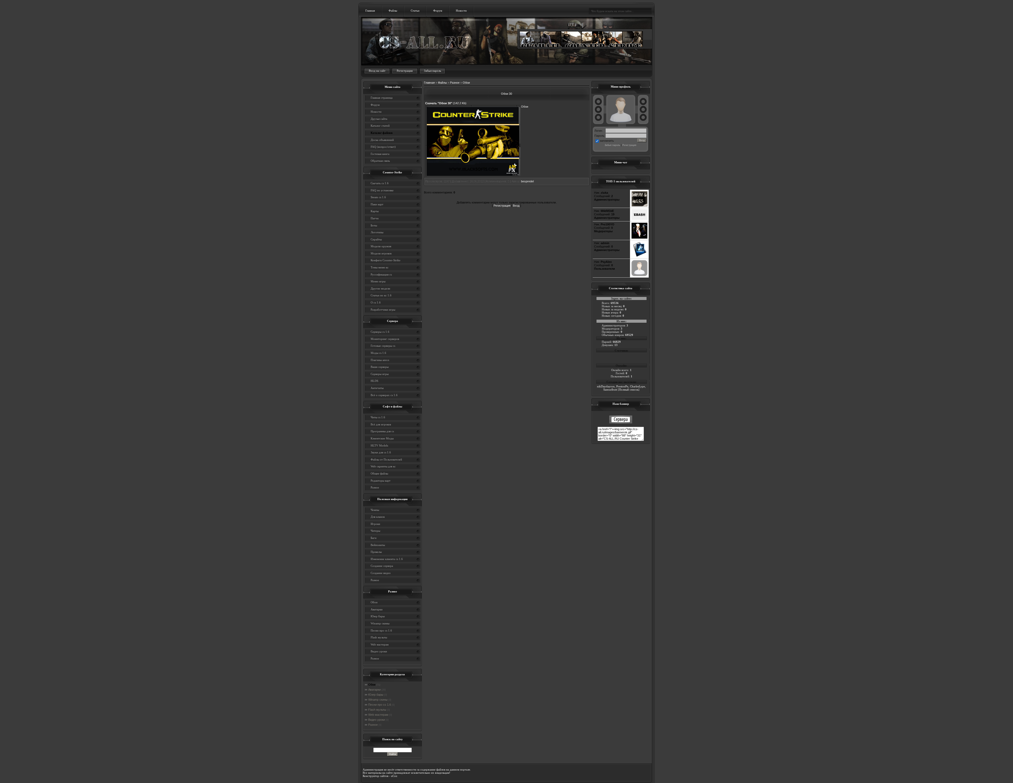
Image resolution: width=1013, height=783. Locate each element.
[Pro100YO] (639, 237)
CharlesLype (637, 386)
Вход (516, 205)
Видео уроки (376, 719)
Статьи (415, 10)
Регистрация (405, 70)
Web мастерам (378, 714)
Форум (437, 10)
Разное (373, 724)
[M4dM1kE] (639, 218)
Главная (370, 10)
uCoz (394, 775)
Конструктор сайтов (375, 775)
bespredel (527, 181)
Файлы (393, 10)
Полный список (628, 389)
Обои (371, 684)
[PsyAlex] (639, 275)
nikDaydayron (606, 386)
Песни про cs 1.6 (379, 704)
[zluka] (639, 205)
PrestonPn (622, 386)
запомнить (607, 140)
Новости (461, 10)
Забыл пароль (432, 70)
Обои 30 (506, 93)
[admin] (639, 256)
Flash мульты (377, 709)
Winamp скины (378, 699)
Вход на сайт (377, 70)
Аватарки (374, 689)
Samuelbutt (610, 389)
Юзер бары (375, 694)
